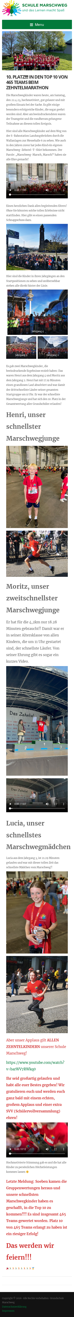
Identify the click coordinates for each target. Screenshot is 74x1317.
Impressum (8, 1310)
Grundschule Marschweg (37, 9)
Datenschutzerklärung (14, 1306)
